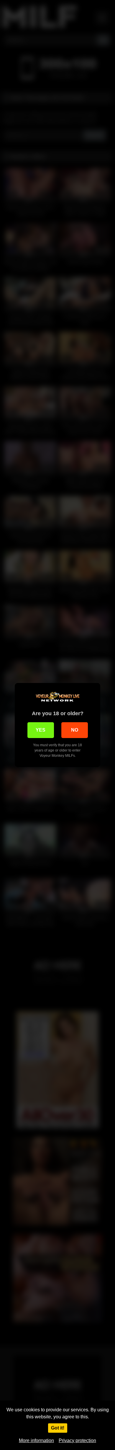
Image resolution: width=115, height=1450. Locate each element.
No (74, 729)
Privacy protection (77, 1440)
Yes (40, 729)
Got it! (57, 1427)
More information (36, 1440)
